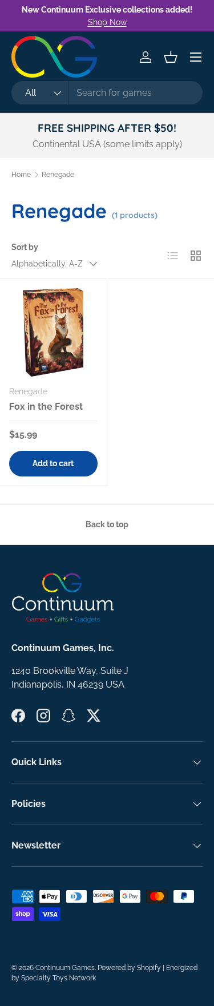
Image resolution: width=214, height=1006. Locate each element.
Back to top (107, 524)
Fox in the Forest (46, 406)
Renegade (58, 175)
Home (21, 175)
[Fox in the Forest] (53, 332)
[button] (170, 57)
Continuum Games (65, 968)
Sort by (24, 247)
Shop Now (107, 22)
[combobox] (107, 92)
